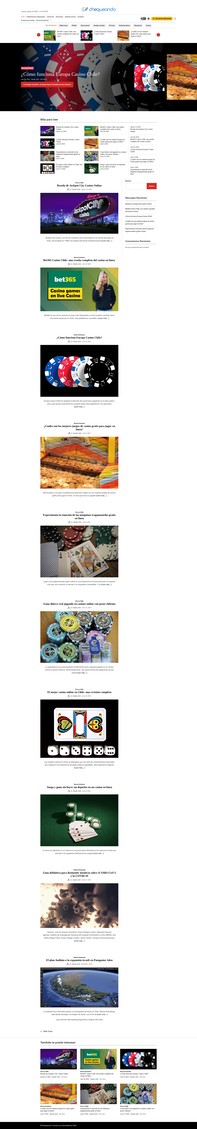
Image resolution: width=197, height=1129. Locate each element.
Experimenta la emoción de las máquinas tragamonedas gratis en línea (142, 33)
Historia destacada (79, 870)
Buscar (128, 181)
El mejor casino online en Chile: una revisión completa (79, 692)
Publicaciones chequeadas (35, 17)
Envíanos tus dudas (28, 20)
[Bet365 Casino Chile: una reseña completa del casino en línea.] (79, 289)
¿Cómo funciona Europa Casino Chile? (66, 32)
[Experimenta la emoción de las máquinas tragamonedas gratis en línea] (79, 551)
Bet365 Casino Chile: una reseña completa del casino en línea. (79, 260)
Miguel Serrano (83, 1019)
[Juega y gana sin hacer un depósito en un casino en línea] (79, 820)
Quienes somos (70, 17)
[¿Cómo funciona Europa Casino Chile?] (79, 371)
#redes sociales (99, 25)
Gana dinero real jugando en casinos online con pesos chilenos (79, 603)
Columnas (50, 17)
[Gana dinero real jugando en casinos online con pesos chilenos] (79, 637)
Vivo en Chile (26, 68)
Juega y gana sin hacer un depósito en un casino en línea (79, 787)
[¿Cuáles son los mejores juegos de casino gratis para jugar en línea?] (79, 463)
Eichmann (64, 1019)
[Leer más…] (107, 241)
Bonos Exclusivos (42, 20)
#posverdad (85, 25)
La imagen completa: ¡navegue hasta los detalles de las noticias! (47, 84)
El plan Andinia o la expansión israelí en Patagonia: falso (79, 960)
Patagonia (91, 1019)
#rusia (148, 25)
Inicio (23, 17)
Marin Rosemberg (72, 1019)
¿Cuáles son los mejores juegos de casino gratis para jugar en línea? (104, 33)
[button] (38, 34)
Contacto (80, 17)
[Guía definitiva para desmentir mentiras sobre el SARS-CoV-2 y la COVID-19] (79, 905)
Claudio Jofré (36, 79)
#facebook (138, 25)
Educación (59, 17)
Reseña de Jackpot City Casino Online (59, 74)
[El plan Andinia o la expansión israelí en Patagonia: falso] (79, 987)
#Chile (74, 25)
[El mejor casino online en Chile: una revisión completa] (79, 729)
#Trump (112, 25)
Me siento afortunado (163, 18)
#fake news (63, 25)
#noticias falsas (124, 25)
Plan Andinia (99, 1019)
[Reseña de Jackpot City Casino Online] (79, 213)
